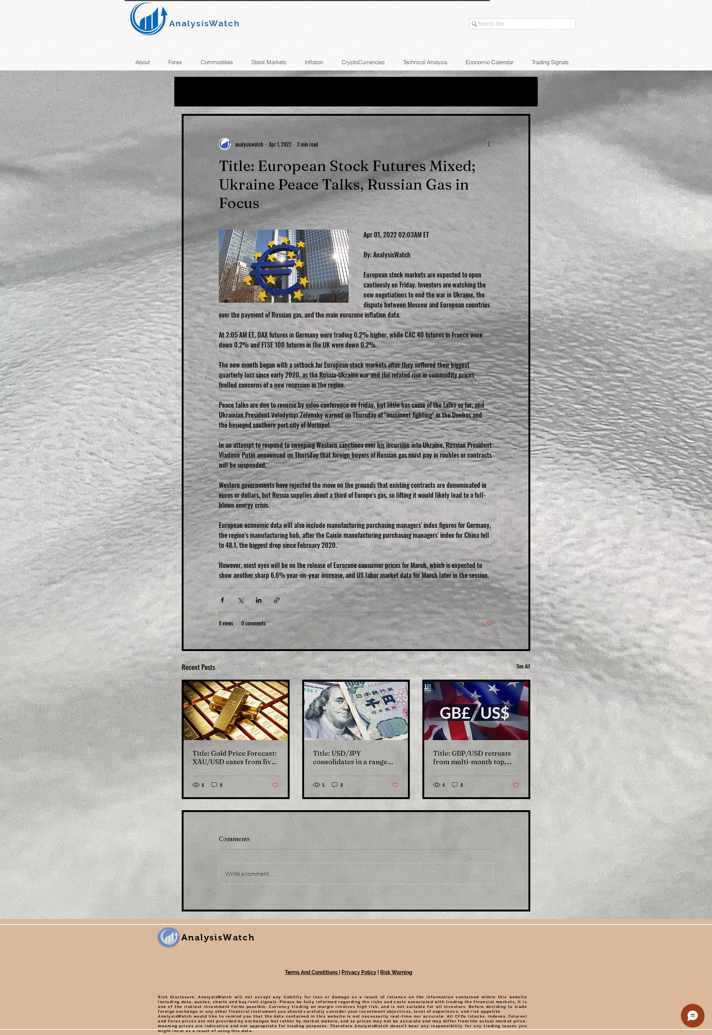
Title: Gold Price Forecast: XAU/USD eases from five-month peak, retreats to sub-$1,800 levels (234, 757)
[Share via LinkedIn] (258, 600)
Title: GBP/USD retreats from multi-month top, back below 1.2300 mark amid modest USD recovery (472, 757)
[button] (520, 92)
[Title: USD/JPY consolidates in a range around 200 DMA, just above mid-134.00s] (356, 710)
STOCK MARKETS (359, 91)
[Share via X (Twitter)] (240, 600)
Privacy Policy (359, 972)
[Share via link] (276, 600)
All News (197, 91)
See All (523, 666)
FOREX (301, 91)
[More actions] (488, 143)
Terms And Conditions (312, 972)
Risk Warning (396, 972)
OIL (233, 91)
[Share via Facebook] (222, 600)
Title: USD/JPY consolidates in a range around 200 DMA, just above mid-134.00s (350, 757)
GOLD (264, 91)
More (414, 91)
